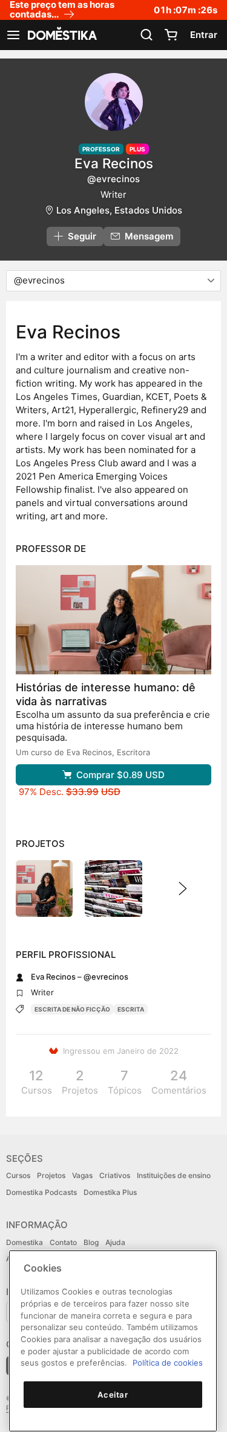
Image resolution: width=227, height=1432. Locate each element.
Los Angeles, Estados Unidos (119, 210)
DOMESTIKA (61, 35)
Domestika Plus (110, 1192)
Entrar (203, 34)
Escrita (130, 1009)
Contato (63, 1242)
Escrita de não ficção (72, 1009)
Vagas (82, 1175)
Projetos (51, 1175)
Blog (91, 1242)
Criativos (114, 1175)
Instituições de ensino (174, 1175)
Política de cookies (168, 1362)
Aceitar (112, 1394)
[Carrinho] (170, 35)
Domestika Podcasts (41, 1192)
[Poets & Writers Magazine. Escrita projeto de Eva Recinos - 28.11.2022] (113, 888)
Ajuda (115, 1242)
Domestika (24, 1242)
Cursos (18, 1175)
